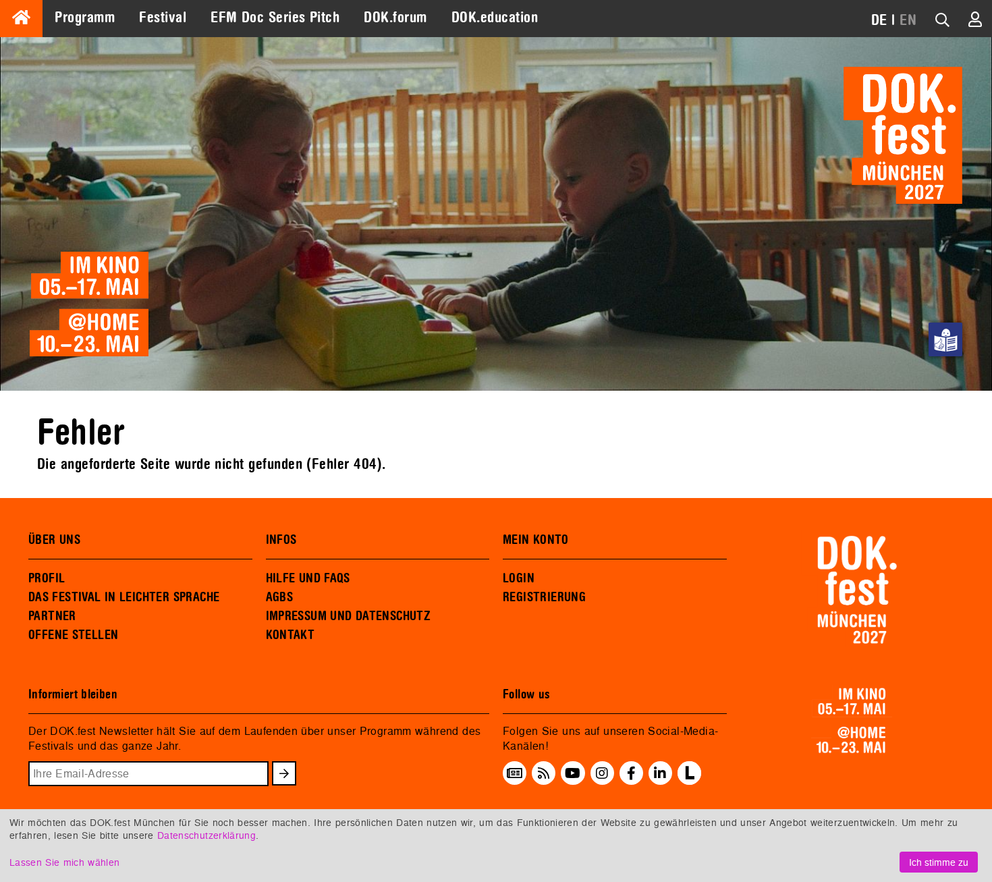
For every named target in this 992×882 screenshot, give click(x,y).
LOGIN (518, 578)
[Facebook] (631, 773)
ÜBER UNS (54, 540)
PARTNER (52, 616)
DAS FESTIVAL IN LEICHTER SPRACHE (123, 597)
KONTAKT (290, 635)
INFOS (281, 540)
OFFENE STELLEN (73, 635)
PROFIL (46, 578)
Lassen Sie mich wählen (64, 862)
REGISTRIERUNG (544, 597)
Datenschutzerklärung (206, 835)
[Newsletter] (514, 773)
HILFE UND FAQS (308, 578)
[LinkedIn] (660, 773)
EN (908, 20)
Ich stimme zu (938, 862)
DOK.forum (395, 17)
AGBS (280, 597)
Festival (162, 17)
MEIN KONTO (536, 540)
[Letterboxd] (689, 781)
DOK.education (494, 17)
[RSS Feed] (544, 773)
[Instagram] (602, 773)
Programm (85, 17)
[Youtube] (572, 773)
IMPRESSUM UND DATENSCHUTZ (348, 616)
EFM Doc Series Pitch (275, 17)
